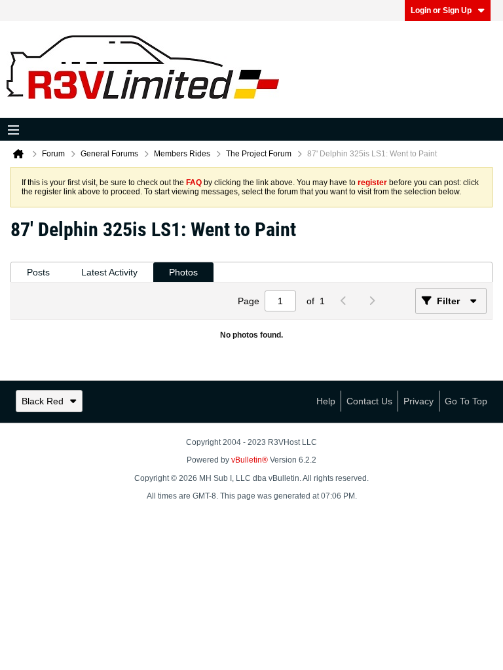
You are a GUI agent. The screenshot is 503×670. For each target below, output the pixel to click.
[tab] (38, 272)
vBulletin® (249, 460)
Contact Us (369, 401)
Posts (38, 272)
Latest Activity (109, 272)
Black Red (43, 401)
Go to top (466, 401)
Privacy (418, 401)
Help (325, 401)
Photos (183, 272)
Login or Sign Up (441, 10)
